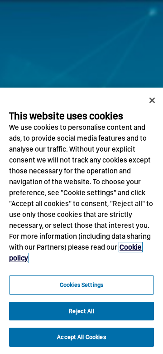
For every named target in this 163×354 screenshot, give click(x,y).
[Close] (152, 100)
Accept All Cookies (81, 337)
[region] (81, 221)
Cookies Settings (81, 284)
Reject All (81, 311)
